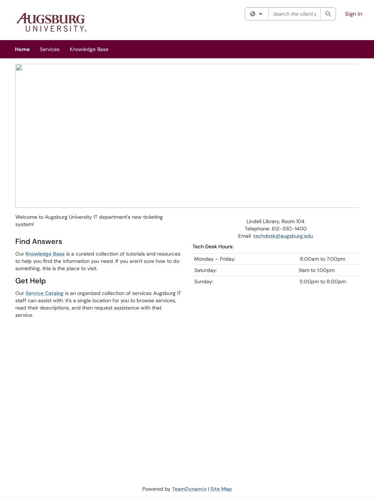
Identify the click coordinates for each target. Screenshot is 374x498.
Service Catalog (45, 293)
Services (50, 49)
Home (22, 49)
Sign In (353, 13)
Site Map (221, 489)
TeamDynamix (189, 489)
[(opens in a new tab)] (52, 21)
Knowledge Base (89, 49)
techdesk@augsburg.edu (283, 236)
